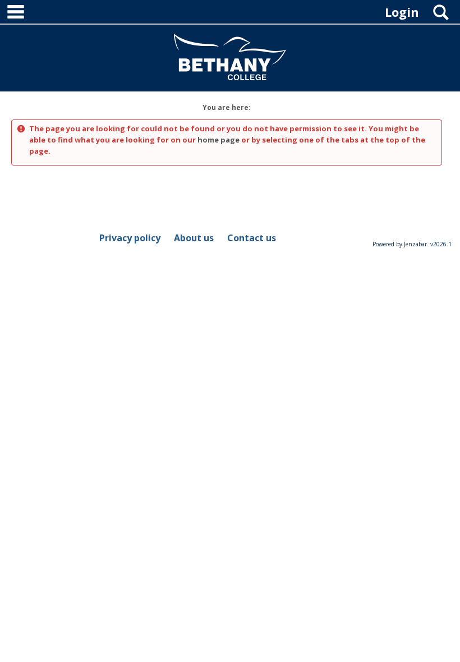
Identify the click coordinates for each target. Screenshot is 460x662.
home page (218, 140)
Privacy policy (129, 238)
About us (194, 238)
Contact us (251, 238)
